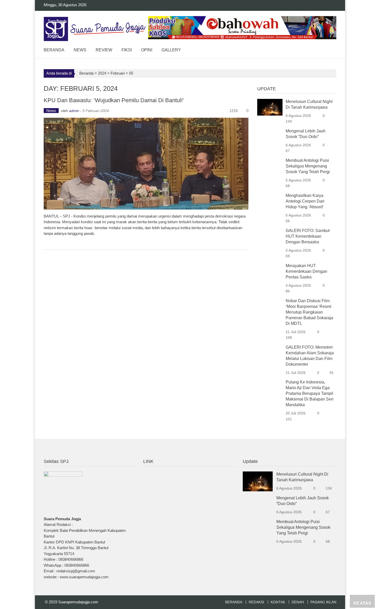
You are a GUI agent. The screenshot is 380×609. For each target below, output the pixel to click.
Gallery (171, 50)
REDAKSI (256, 602)
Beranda (54, 50)
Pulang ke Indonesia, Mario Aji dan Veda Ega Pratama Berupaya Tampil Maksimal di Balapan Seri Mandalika (309, 393)
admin (74, 111)
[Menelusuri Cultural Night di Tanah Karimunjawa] (270, 107)
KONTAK (278, 602)
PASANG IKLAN (323, 602)
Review (104, 50)
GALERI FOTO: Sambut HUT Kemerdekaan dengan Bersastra (308, 236)
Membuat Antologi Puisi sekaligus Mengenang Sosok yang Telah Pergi (308, 166)
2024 (102, 73)
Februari (118, 73)
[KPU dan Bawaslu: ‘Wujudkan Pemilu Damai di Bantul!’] (146, 164)
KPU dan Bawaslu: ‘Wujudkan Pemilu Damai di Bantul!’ (114, 100)
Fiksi (126, 50)
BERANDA (233, 602)
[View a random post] (328, 51)
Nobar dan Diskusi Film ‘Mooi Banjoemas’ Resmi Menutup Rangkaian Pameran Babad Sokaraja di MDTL (309, 312)
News (80, 50)
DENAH (298, 602)
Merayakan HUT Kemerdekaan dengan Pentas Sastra (306, 271)
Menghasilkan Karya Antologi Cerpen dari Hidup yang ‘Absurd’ (305, 201)
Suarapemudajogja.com (78, 602)
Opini (146, 50)
